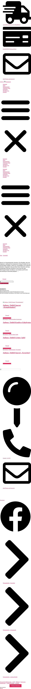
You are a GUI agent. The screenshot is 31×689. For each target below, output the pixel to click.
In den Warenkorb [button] (7, 318)
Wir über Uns (6, 90)
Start (1, 255)
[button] (15, 125)
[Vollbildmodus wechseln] (2, 687)
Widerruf (18, 682)
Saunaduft (5, 89)
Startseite (5, 84)
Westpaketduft (6, 87)
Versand (4, 279)
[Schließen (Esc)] (4, 687)
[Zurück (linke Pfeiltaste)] (0, 688)
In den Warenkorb (4, 283)
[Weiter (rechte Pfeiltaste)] (2, 688)
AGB (13, 682)
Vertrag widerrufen (15, 685)
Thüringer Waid (6, 88)
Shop (4, 85)
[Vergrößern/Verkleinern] (0, 687)
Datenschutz (3, 683)
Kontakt (5, 92)
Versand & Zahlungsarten (6, 682)
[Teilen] (3, 687)
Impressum (22, 682)
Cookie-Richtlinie (10, 683)
